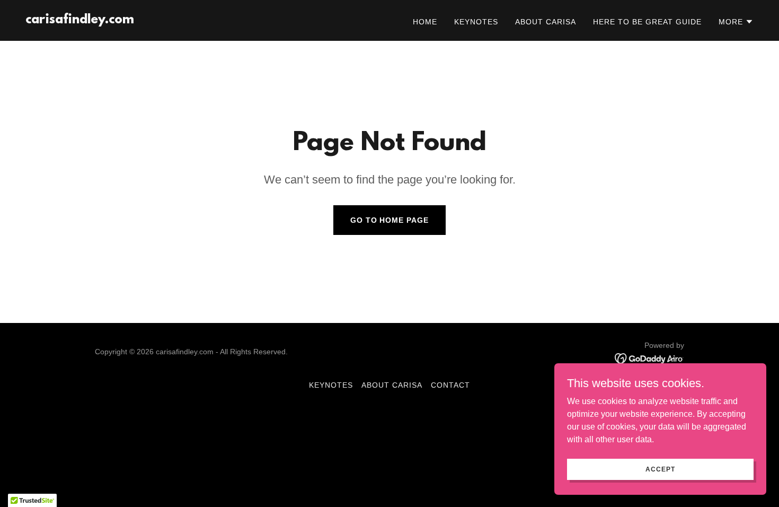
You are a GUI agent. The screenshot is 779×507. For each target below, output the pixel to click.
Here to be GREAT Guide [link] (647, 22)
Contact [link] (450, 385)
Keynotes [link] (476, 22)
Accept (660, 469)
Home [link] (425, 22)
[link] (79, 20)
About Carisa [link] (545, 22)
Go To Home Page (389, 220)
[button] (736, 21)
